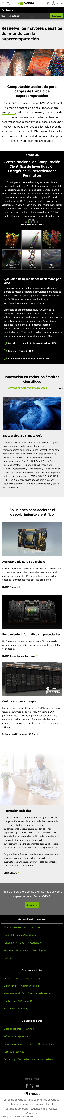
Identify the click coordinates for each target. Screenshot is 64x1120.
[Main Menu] (3, 3)
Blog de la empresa (34, 978)
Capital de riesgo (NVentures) (20, 934)
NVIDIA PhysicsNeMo (14, 468)
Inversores (34, 927)
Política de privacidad (14, 1099)
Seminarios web (30, 985)
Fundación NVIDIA (14, 942)
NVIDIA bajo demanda (16, 1008)
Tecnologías (39, 950)
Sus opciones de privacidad (44, 1099)
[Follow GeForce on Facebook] (26, 1086)
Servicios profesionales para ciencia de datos (29, 1059)
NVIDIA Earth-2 (11, 442)
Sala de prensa (12, 978)
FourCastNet (28, 461)
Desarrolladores (12, 1028)
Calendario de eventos (40, 993)
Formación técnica (14, 1051)
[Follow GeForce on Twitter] (31, 1086)
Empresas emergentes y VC (19, 1043)
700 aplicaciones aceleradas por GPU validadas (31, 321)
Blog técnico (11, 985)
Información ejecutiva (16, 1036)
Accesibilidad (43, 1104)
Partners (30, 1028)
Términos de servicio (22, 1104)
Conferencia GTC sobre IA (18, 1000)
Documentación (47, 1043)
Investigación (34, 942)
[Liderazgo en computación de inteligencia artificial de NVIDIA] (26, 3)
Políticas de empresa (16, 1108)
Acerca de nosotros (14, 927)
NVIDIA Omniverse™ (24, 472)
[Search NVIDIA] (8, 2)
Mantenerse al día (14, 993)
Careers (8, 957)
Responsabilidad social (16, 950)
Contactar (32, 1113)
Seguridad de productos (44, 1108)
